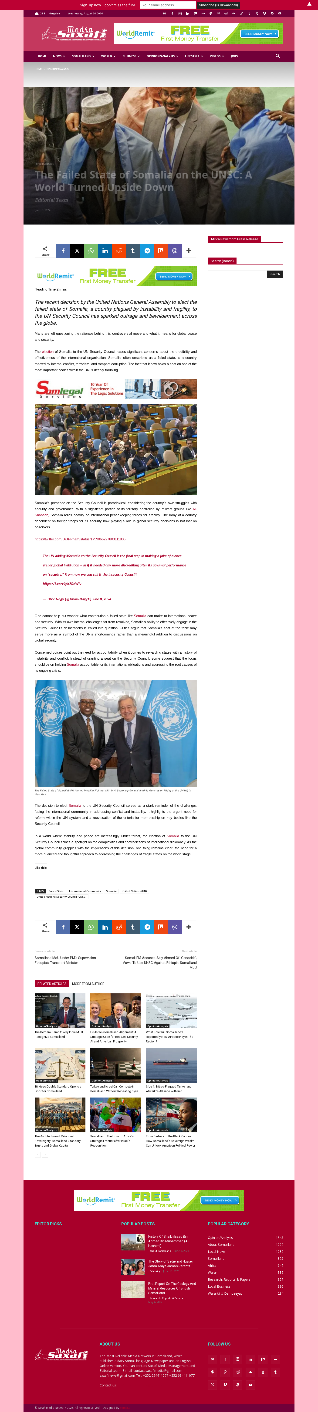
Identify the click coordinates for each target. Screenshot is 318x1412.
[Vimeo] (264, 13)
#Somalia (73, 556)
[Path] (210, 13)
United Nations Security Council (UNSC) (61, 896)
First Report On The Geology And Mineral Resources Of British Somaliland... (172, 1288)
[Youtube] (279, 13)
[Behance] (164, 13)
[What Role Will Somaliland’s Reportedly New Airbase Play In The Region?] (171, 1010)
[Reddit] (226, 13)
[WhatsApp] (91, 251)
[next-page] (45, 1155)
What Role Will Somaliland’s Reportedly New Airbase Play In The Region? (169, 1036)
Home (42, 56)
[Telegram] (147, 251)
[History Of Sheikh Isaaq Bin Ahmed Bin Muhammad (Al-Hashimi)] (133, 1242)
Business (129, 56)
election (48, 352)
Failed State (56, 891)
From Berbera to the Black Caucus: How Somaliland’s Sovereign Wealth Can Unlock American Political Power (170, 1140)
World (106, 56)
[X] (256, 13)
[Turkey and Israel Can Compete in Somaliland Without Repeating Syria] (115, 1065)
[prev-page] (38, 1155)
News (57, 56)
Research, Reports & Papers (166, 1298)
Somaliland (81, 56)
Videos (215, 56)
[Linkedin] (187, 13)
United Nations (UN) (134, 891)
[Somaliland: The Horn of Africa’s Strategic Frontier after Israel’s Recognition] (115, 1115)
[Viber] (175, 251)
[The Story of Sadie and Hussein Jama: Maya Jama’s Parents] (133, 1267)
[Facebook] (172, 13)
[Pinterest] (218, 13)
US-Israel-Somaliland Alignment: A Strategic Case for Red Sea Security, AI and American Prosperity (114, 1036)
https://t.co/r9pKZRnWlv (62, 584)
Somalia (140, 616)
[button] (277, 56)
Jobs (234, 56)
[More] (189, 251)
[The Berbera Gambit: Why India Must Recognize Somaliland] (60, 1010)
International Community (85, 891)
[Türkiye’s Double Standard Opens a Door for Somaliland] (60, 1065)
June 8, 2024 (101, 599)
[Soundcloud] (233, 13)
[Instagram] (179, 13)
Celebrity (155, 1271)
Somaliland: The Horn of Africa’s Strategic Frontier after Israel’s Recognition (112, 1140)
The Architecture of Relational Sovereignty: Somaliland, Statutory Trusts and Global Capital (58, 1140)
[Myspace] (203, 13)
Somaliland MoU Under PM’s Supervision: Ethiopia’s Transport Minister (66, 960)
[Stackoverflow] (241, 13)
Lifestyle (192, 56)
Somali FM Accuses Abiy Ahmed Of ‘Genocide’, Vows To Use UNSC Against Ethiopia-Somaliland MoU (160, 963)
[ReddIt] (119, 251)
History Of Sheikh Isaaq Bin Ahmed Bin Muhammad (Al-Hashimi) (168, 1241)
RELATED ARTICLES (52, 984)
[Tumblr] (249, 13)
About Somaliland (160, 1251)
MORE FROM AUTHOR (88, 984)
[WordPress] (272, 13)
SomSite (125, 1408)
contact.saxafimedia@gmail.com (142, 1385)
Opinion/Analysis (161, 56)
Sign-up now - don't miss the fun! (107, 5)
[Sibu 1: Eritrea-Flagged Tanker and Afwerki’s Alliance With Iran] (171, 1065)
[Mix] (195, 13)
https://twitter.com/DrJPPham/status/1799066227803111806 (80, 539)
